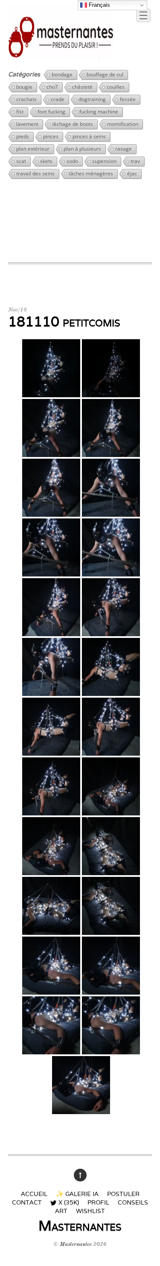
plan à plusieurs (82, 148)
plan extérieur (32, 148)
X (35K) (68, 1202)
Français (98, 5)
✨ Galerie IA (77, 1194)
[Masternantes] (61, 55)
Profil (98, 1202)
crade (57, 99)
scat (21, 161)
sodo (72, 161)
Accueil (34, 1194)
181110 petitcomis (64, 321)
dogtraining (92, 99)
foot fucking (51, 111)
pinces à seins (89, 136)
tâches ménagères (91, 173)
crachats (26, 99)
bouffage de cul (105, 74)
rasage (123, 148)
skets (46, 161)
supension (104, 161)
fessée (128, 99)
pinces (50, 136)
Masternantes (75, 1244)
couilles (116, 86)
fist (19, 111)
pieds (22, 136)
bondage (62, 74)
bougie (24, 86)
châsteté (82, 86)
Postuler (123, 1194)
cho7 (52, 86)
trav (135, 161)
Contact (27, 1202)
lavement (27, 124)
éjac (132, 173)
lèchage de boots (72, 124)
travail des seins (35, 173)
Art (61, 1211)
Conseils (133, 1202)
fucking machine (98, 111)
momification (122, 124)
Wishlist (90, 1211)
